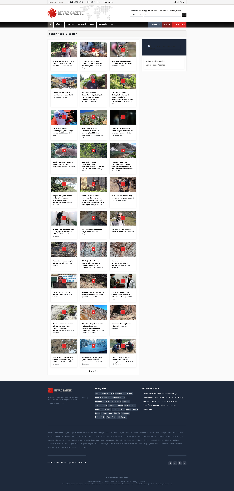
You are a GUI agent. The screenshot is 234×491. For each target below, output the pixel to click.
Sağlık (128, 409)
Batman (143, 433)
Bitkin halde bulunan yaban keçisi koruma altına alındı (121, 294)
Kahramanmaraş (75, 440)
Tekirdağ (164, 444)
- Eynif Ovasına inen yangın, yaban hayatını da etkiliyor (92, 63)
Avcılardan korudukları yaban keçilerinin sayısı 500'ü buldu (63, 359)
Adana (50, 433)
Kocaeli (154, 440)
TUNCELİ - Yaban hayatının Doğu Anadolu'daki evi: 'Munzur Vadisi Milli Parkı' (93, 165)
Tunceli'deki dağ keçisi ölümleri (121, 325)
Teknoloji (107, 409)
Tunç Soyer (171, 405)
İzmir (65, 440)
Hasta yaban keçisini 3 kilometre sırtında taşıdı (122, 62)
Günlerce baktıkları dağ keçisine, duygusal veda (122, 197)
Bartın (136, 433)
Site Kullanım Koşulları (65, 462)
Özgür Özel (147, 405)
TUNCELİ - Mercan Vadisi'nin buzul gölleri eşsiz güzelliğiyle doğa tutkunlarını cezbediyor (122, 165)
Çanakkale (58, 436)
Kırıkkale (130, 440)
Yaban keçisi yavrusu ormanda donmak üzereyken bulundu (121, 359)
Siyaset (127, 405)
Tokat (171, 444)
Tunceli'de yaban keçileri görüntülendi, (63, 262)
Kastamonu (109, 440)
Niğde (90, 444)
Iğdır (181, 436)
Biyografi (125, 401)
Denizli (80, 436)
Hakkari (169, 436)
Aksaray (78, 433)
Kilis (124, 440)
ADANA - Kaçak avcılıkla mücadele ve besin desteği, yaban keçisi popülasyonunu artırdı (92, 327)
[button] (113, 25)
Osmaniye (104, 444)
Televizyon (126, 413)
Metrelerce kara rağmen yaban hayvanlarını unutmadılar (92, 359)
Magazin (98, 409)
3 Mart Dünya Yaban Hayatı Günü (61, 293)
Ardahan (109, 433)
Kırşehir (147, 440)
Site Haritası (82, 462)
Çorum (74, 436)
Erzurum (124, 436)
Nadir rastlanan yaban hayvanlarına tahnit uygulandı (63, 164)
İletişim (60, 2)
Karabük (86, 440)
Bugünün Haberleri (102, 401)
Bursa (50, 436)
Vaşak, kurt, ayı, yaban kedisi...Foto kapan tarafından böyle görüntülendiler (62, 199)
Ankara (109, 2)
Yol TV (160, 401)
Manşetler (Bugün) (102, 397)
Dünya (135, 409)
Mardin (58, 444)
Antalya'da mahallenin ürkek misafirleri (122, 230)
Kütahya (168, 440)
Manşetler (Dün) (118, 397)
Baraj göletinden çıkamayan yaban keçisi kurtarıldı (63, 130)
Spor (134, 405)
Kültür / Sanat (107, 413)
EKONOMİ (82, 24)
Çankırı (67, 436)
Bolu (174, 433)
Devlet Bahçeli (163, 10)
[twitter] (178, 2)
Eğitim (122, 409)
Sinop (145, 444)
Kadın (97, 413)
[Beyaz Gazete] (60, 390)
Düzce (96, 436)
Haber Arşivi (100, 417)
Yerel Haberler (101, 405)
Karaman (95, 440)
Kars (102, 440)
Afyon (66, 433)
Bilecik (157, 433)
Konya (160, 440)
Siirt (140, 444)
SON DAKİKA (180, 24)
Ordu (96, 444)
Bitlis (169, 433)
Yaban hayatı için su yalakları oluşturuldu (62, 94)
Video (97, 393)
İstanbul (58, 440)
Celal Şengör (148, 397)
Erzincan (116, 436)
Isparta (51, 440)
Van (62, 447)
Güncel (111, 405)
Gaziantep (141, 436)
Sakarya (117, 444)
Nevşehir (83, 444)
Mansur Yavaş (177, 397)
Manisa (51, 444)
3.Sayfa (117, 413)
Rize (111, 444)
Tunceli (51, 447)
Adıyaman (59, 433)
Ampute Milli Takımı (162, 397)
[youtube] (184, 2)
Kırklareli (139, 440)
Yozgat (74, 447)
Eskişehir (132, 436)
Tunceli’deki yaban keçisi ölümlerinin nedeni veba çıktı (93, 294)
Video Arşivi (111, 417)
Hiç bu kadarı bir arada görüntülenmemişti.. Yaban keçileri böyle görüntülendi (63, 327)
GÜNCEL (59, 24)
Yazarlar (129, 393)
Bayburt (150, 433)
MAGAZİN (102, 24)
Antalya (101, 433)
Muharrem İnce (159, 405)
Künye (50, 462)
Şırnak (151, 444)
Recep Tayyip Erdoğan (146, 10)
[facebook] (175, 2)
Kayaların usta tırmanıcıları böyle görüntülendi (119, 263)
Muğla (71, 444)
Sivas (157, 444)
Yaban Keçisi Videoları (155, 65)
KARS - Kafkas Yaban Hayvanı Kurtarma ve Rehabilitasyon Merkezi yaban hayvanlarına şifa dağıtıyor (93, 200)
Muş (76, 444)
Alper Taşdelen (170, 401)
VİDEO (168, 24)
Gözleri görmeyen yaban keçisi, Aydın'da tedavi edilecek (63, 231)
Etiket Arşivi (122, 417)
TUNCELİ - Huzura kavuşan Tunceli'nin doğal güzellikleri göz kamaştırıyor (91, 131)
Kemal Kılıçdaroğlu (175, 10)
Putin (155, 10)
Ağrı (72, 433)
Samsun (125, 444)
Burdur (180, 433)
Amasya (86, 433)
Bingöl (163, 433)
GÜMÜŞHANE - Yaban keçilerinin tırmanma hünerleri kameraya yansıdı (91, 264)
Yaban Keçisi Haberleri (155, 61)
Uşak (57, 447)
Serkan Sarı (147, 409)
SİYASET (70, 24)
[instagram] (181, 2)
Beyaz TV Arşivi (108, 393)
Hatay (175, 436)
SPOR (92, 24)
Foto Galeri (119, 393)
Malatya (176, 440)
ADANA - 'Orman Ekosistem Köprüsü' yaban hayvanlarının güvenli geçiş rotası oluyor (93, 96)
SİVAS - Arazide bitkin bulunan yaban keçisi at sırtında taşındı (122, 130)
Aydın (122, 433)
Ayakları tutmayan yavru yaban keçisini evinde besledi (63, 63)
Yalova (67, 447)
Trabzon (178, 444)
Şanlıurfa (133, 444)
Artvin (116, 433)
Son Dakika (116, 401)
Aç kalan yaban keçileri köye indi (92, 230)
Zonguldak (83, 447)
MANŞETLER (155, 24)
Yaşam (115, 409)
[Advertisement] (34, 67)
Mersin (64, 444)
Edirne (103, 436)
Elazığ (109, 436)
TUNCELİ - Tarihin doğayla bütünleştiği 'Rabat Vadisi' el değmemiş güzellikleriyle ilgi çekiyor (122, 97)
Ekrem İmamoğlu (149, 401)
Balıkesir (129, 433)
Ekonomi (119, 405)
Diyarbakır (89, 436)
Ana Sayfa (52, 2)
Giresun (150, 436)
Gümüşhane (160, 436)
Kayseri (119, 440)
